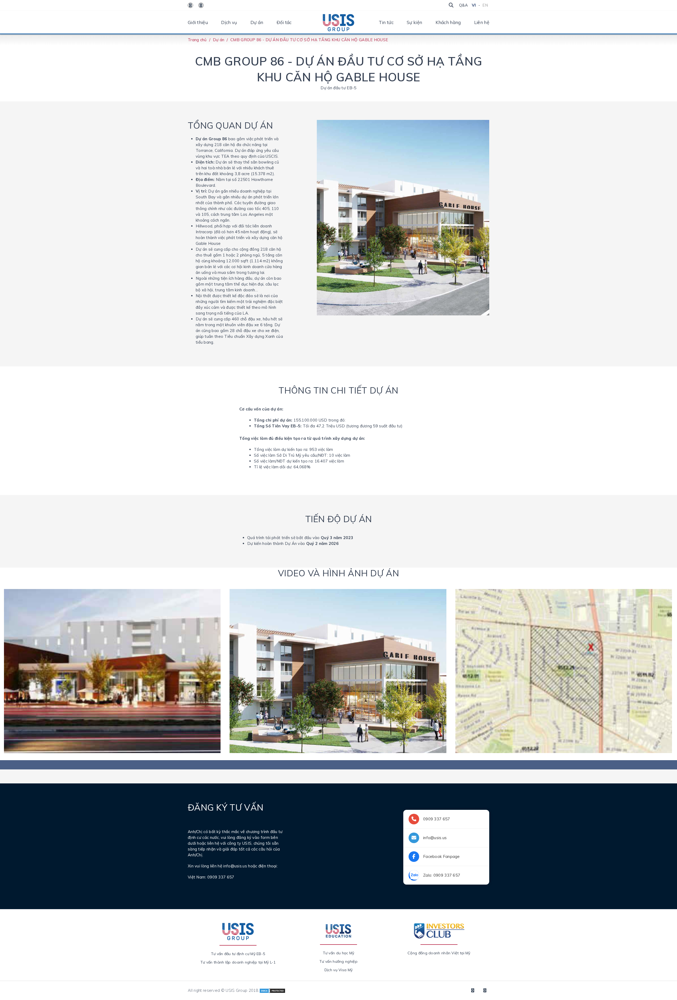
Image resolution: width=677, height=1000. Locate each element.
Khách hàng (448, 22)
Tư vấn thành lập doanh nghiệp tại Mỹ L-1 (238, 962)
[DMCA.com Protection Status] (272, 990)
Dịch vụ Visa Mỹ (338, 970)
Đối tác (284, 22)
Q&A (463, 5)
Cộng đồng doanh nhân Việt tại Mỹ (439, 953)
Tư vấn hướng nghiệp (338, 961)
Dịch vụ (229, 22)
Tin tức (386, 22)
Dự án (256, 22)
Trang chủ (197, 39)
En (485, 5)
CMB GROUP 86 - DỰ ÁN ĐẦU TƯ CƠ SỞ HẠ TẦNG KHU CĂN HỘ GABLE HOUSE (309, 39)
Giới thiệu (198, 22)
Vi (474, 5)
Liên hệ (481, 22)
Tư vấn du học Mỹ (338, 953)
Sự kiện (414, 22)
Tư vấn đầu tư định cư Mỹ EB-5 (238, 953)
